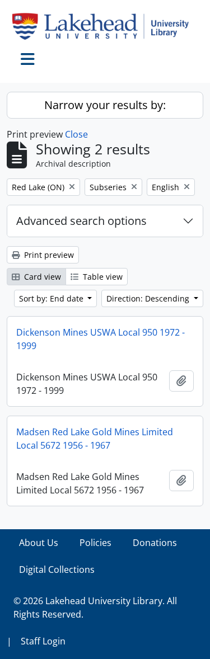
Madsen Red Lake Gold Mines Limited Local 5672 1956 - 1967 (94, 438)
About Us (38, 542)
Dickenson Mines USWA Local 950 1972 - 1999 (100, 339)
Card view (41, 276)
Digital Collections (57, 569)
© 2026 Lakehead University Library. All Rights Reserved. (95, 607)
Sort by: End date (52, 298)
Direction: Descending (149, 298)
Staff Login (43, 641)
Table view (102, 276)
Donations (155, 542)
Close (76, 134)
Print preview (48, 255)
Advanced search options (81, 220)
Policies (95, 542)
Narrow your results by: (105, 104)
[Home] (105, 26)
